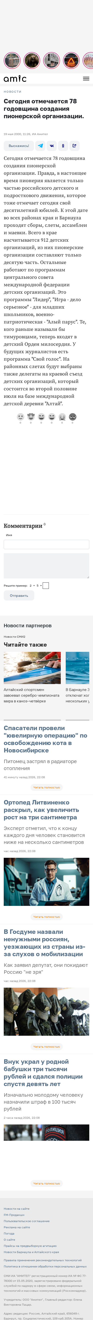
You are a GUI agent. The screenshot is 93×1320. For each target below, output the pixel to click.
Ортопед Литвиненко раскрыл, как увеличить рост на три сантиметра (41, 809)
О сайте (9, 1239)
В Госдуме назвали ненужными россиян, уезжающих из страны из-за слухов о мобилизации (44, 943)
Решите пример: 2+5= (23, 585)
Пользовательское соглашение (27, 1221)
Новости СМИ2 (14, 636)
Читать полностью (46, 787)
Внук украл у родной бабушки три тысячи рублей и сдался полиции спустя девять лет (43, 1073)
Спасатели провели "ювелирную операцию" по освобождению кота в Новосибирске (45, 739)
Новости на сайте (17, 1208)
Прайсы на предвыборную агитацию (30, 1246)
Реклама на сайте (17, 1227)
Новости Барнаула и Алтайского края (31, 1252)
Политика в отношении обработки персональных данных (45, 1266)
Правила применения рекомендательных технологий (43, 1260)
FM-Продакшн (14, 1215)
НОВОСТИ (13, 91)
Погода (9, 1233)
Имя (9, 535)
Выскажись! (19, 145)
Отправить (19, 595)
